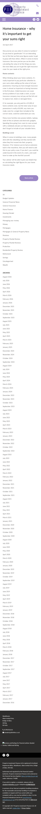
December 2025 (8, 306)
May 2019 (6, 595)
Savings (5, 258)
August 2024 (7, 366)
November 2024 (8, 355)
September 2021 (8, 495)
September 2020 (8, 536)
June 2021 (6, 506)
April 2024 (6, 381)
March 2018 (7, 647)
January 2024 (7, 392)
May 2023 (6, 421)
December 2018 (8, 614)
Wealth (5, 265)
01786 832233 (8, 730)
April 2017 (6, 688)
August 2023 (7, 410)
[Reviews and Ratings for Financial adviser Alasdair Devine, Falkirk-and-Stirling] (20, 745)
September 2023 (8, 406)
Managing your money (11, 221)
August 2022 (7, 455)
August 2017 (7, 673)
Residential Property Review (13, 250)
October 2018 (7, 621)
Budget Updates (8, 198)
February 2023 (8, 432)
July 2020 (6, 543)
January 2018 (7, 654)
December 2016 (8, 703)
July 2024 (6, 369)
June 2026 (6, 284)
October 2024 (7, 358)
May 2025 (6, 332)
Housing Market (8, 213)
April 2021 (6, 514)
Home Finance (8, 209)
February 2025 (8, 344)
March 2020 (7, 558)
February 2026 (8, 299)
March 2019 (7, 603)
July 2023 (6, 414)
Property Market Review (11, 239)
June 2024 (6, 373)
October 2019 (7, 577)
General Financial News (11, 202)
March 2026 (7, 295)
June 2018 (6, 636)
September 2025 (8, 318)
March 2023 (7, 429)
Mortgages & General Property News (16, 232)
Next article (29, 178)
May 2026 (6, 288)
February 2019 (8, 606)
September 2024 (8, 362)
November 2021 (8, 488)
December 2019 (8, 569)
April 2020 (6, 555)
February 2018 (8, 651)
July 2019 (6, 588)
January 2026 (7, 303)
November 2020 (8, 529)
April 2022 (6, 469)
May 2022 (6, 466)
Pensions (6, 235)
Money (5, 224)
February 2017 (8, 695)
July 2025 (6, 325)
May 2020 (6, 551)
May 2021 (6, 510)
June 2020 (6, 547)
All (4, 195)
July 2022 (6, 458)
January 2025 (7, 347)
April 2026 (6, 292)
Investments (7, 217)
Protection (6, 246)
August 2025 (7, 321)
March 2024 (7, 384)
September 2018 (8, 625)
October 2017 (7, 666)
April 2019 (6, 599)
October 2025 (7, 314)
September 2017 (8, 669)
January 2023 (7, 436)
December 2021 (8, 484)
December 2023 (8, 395)
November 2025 (8, 310)
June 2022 (6, 462)
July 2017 (6, 677)
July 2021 (6, 503)
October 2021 (7, 492)
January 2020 (7, 566)
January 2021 (7, 521)
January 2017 (7, 699)
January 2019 (7, 610)
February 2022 (8, 477)
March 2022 (7, 473)
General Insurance (9, 206)
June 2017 (6, 680)
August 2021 (7, 499)
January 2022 (7, 480)
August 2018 (7, 629)
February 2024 (8, 388)
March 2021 (7, 517)
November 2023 (8, 399)
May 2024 (6, 377)
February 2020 (8, 562)
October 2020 (7, 532)
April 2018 (6, 643)
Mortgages (6, 228)
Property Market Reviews (12, 243)
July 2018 (6, 632)
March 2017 (7, 691)
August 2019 (7, 584)
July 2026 (6, 281)
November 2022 (8, 443)
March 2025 (7, 340)
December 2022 (8, 440)
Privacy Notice (26, 808)
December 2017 (8, 658)
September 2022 (8, 451)
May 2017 (6, 684)
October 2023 (7, 403)
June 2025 (6, 329)
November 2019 (8, 573)
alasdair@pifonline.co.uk (12, 732)
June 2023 (6, 418)
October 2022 (7, 447)
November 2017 (8, 662)
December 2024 (8, 351)
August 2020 (7, 540)
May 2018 (6, 640)
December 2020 (8, 525)
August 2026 (7, 277)
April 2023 (6, 425)
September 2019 (8, 580)
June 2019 (6, 592)
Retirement (7, 254)
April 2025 (6, 336)
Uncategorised (8, 261)
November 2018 (8, 617)
